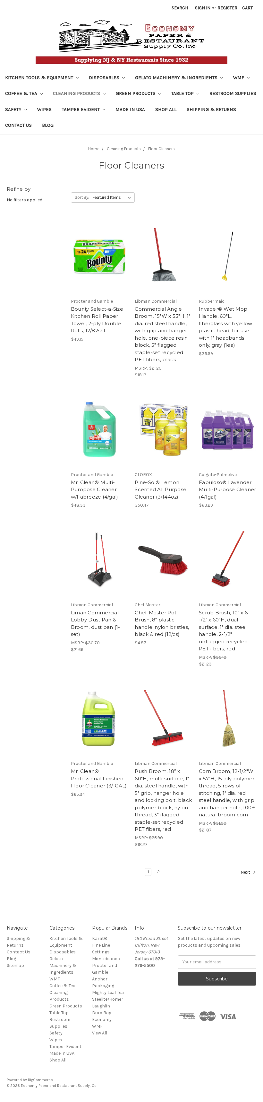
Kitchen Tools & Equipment (39, 77)
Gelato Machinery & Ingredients (177, 77)
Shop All (165, 109)
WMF (239, 77)
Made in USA (130, 109)
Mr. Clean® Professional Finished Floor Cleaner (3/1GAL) (99, 778)
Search (180, 8)
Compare (97, 256)
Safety (14, 109)
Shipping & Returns (211, 109)
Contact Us (18, 125)
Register (227, 8)
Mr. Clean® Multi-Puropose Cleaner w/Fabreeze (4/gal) (94, 489)
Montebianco (106, 958)
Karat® (99, 938)
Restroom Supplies (232, 93)
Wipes (44, 109)
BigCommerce (40, 1080)
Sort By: (82, 197)
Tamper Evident (81, 109)
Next (246, 872)
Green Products (136, 93)
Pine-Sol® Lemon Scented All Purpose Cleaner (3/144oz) (160, 489)
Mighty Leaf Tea (108, 992)
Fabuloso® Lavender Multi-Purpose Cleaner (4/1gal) (227, 489)
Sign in (202, 8)
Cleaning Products (77, 93)
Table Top (183, 93)
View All (99, 1033)
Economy (102, 1019)
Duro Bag (101, 1012)
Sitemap (15, 965)
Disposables (105, 77)
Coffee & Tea (21, 93)
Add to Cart (100, 268)
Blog (48, 125)
